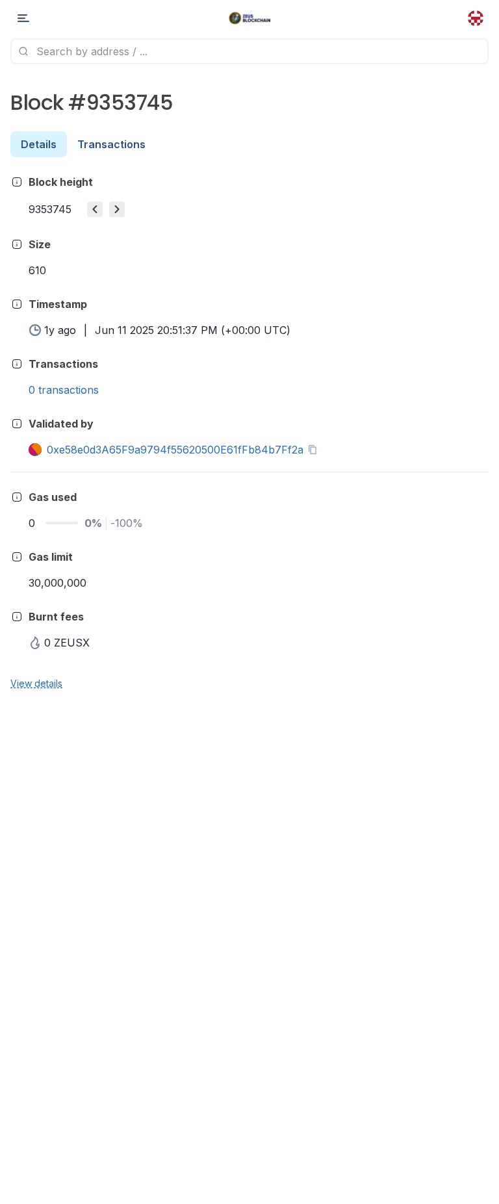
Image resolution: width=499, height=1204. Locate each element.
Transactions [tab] (111, 144)
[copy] (315, 449)
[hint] (16, 181)
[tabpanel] (249, 432)
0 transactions (64, 389)
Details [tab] (39, 144)
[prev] (95, 209)
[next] (117, 209)
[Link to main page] (250, 18)
